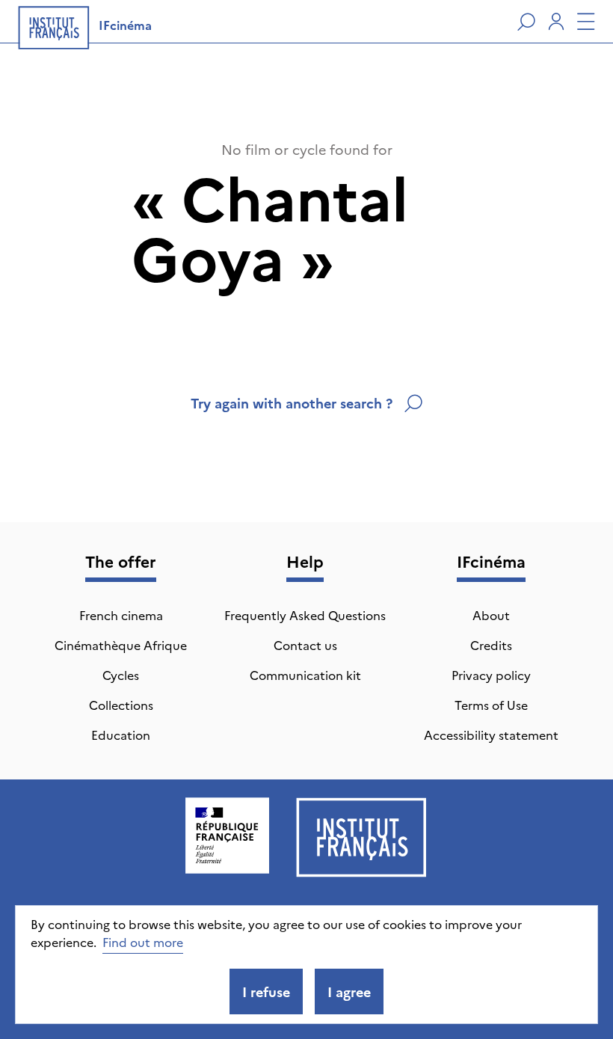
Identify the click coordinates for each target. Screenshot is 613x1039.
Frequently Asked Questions (305, 615)
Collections (121, 704)
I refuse (266, 991)
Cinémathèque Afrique (121, 645)
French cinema (121, 615)
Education (120, 734)
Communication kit (305, 674)
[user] (556, 22)
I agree (349, 991)
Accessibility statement (491, 734)
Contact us (305, 645)
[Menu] (586, 22)
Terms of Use (491, 704)
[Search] (526, 22)
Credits (491, 645)
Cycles (120, 674)
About (491, 615)
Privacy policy (491, 674)
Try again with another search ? (291, 402)
